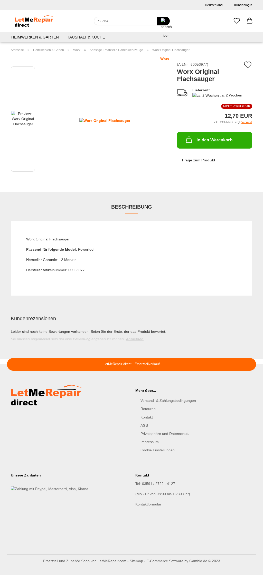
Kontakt (146, 417)
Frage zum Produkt (198, 160)
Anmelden (135, 339)
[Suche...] (163, 21)
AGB (144, 425)
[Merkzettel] (236, 21)
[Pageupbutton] (249, 567)
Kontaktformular (148, 504)
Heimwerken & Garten (35, 37)
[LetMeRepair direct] (34, 21)
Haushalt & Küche (86, 37)
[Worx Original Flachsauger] (104, 120)
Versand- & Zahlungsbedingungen (168, 400)
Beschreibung (131, 207)
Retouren (148, 409)
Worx (164, 59)
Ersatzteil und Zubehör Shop (66, 561)
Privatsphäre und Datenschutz (165, 434)
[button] (249, 21)
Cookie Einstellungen (157, 450)
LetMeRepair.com (112, 561)
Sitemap (136, 561)
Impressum (149, 442)
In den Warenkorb (214, 140)
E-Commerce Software (164, 561)
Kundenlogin (242, 5)
